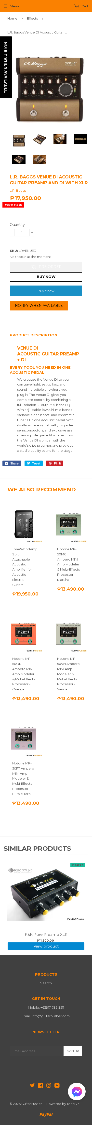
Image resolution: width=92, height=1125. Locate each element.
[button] (77, 1093)
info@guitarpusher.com (51, 1016)
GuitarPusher (31, 1104)
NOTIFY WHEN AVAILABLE (39, 305)
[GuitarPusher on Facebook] (40, 1086)
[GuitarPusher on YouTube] (57, 1086)
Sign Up (73, 1051)
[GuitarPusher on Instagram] (48, 1086)
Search (46, 983)
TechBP (73, 1104)
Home (12, 18)
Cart (84, 6)
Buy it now (46, 291)
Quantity (17, 224)
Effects (32, 18)
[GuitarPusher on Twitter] (32, 1086)
